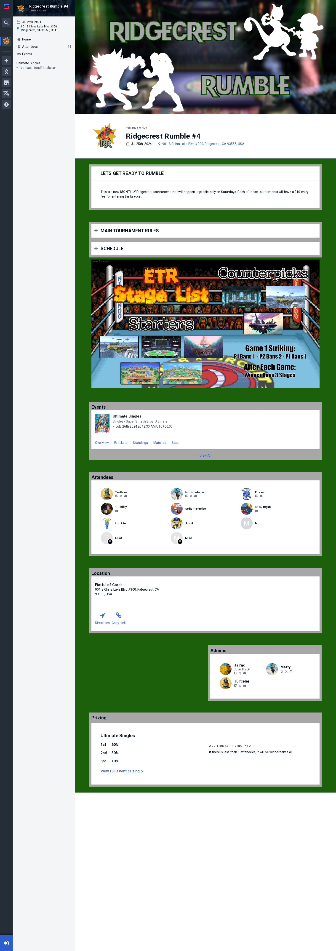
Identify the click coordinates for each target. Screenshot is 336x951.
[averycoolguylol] (186, 496)
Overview (102, 443)
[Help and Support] (6, 104)
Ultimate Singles (127, 416)
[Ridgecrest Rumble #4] (6, 42)
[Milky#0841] (116, 510)
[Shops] (6, 82)
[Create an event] (6, 60)
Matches (159, 443)
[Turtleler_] (116, 496)
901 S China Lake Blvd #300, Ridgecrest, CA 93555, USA (203, 144)
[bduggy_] (256, 510)
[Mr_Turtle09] (121, 496)
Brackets (120, 443)
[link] (125, 496)
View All (205, 455)
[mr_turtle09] (125, 496)
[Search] (6, 22)
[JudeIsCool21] (240, 673)
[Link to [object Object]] (108, 494)
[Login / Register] (6, 943)
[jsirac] (244, 673)
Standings (140, 443)
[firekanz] (256, 496)
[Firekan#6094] (261, 496)
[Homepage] (6, 6)
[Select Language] (6, 93)
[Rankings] (6, 71)
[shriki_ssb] (235, 673)
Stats (176, 443)
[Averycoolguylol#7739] (195, 496)
